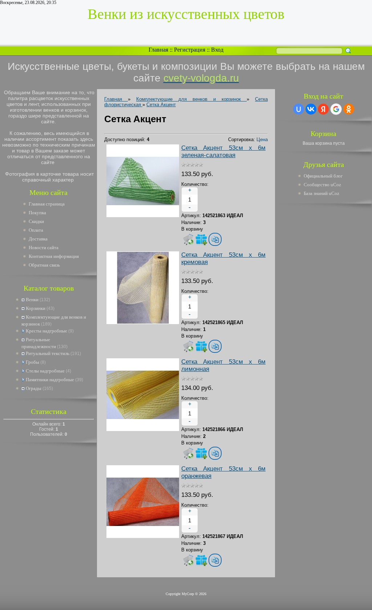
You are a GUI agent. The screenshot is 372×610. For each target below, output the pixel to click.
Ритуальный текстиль (47, 353)
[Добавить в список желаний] (201, 239)
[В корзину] (188, 239)
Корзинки (35, 308)
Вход (217, 50)
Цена (262, 139)
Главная (158, 50)
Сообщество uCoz (322, 184)
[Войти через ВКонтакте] (311, 109)
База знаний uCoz (321, 193)
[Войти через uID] (298, 109)
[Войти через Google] (336, 109)
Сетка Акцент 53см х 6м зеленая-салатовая (223, 151)
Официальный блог (323, 176)
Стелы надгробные (45, 371)
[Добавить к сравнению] (215, 239)
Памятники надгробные (50, 379)
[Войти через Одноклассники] (348, 109)
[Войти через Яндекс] (323, 109)
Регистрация (189, 50)
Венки (32, 299)
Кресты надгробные (46, 331)
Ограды (33, 388)
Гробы (32, 362)
